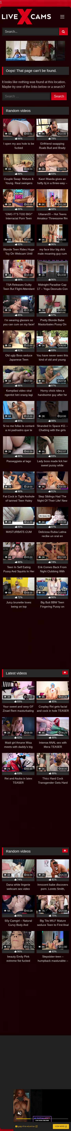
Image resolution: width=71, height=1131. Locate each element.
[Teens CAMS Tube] (29, 17)
